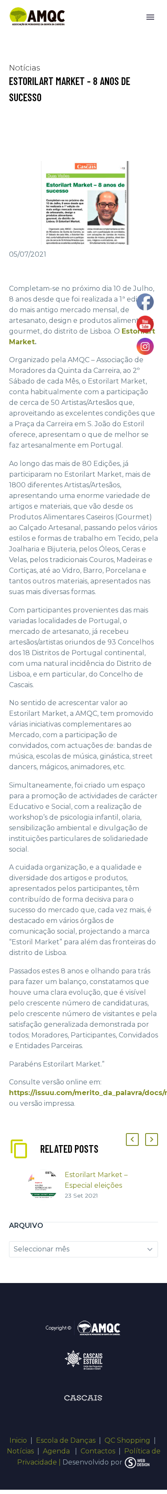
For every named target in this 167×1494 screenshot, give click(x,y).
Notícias (20, 1451)
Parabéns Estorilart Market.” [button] (56, 1064)
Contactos (98, 1451)
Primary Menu (150, 17)
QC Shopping (127, 1440)
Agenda (57, 1451)
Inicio (18, 1440)
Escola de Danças (65, 1440)
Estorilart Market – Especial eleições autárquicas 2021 (96, 1185)
